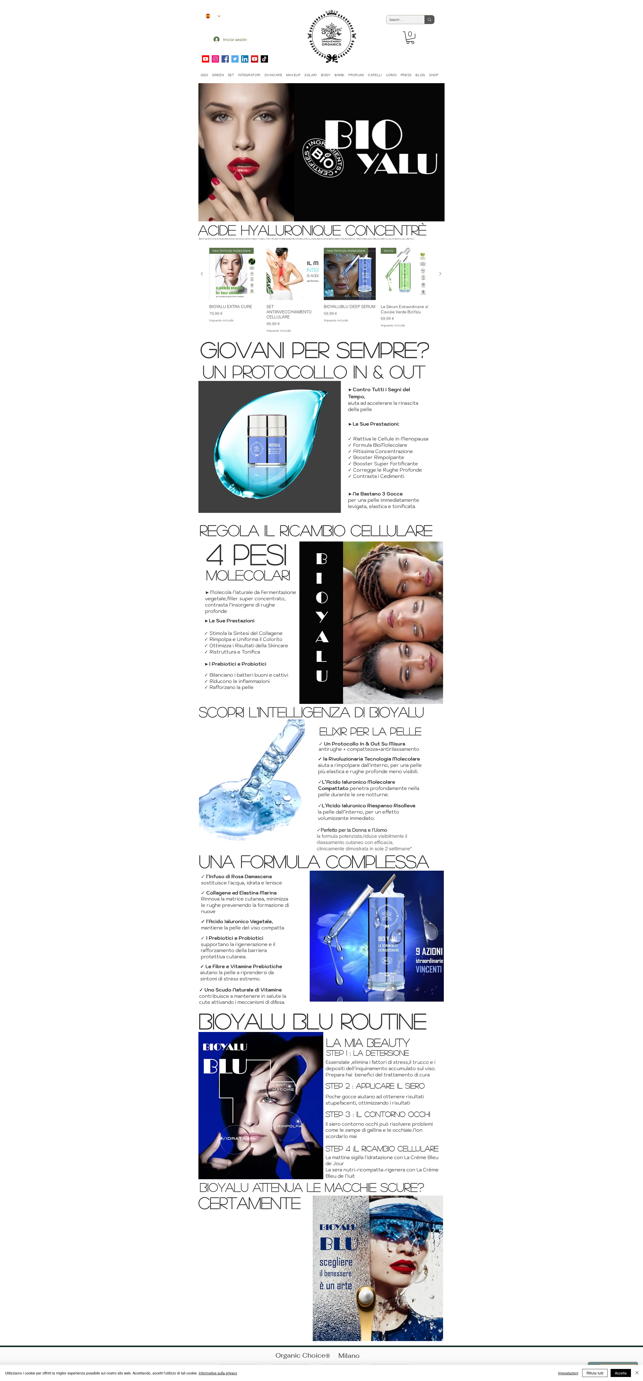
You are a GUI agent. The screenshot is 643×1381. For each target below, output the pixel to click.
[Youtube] (205, 59)
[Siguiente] (440, 274)
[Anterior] (202, 274)
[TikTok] (264, 59)
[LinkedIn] (244, 59)
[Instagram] (215, 59)
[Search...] (429, 19)
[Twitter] (235, 59)
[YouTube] (254, 59)
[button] (410, 37)
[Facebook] (225, 59)
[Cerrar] (637, 1373)
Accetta (621, 1372)
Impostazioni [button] (568, 1372)
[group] (321, 290)
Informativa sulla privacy (218, 1372)
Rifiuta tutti (594, 1372)
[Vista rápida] (292, 274)
